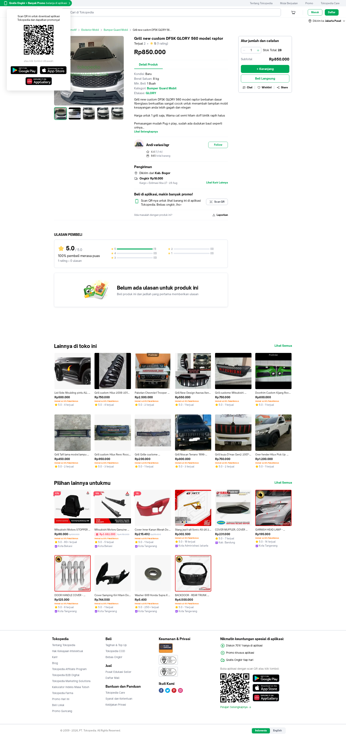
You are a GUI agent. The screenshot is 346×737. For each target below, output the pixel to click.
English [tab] (277, 730)
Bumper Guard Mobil (116, 29)
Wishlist (267, 87)
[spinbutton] (251, 50)
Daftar (331, 12)
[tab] (148, 64)
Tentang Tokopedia (261, 3)
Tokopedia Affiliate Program (69, 669)
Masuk (315, 12)
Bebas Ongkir (114, 657)
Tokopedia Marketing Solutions (71, 681)
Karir (55, 657)
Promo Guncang (62, 711)
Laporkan (222, 214)
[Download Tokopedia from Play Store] (266, 678)
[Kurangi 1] (244, 50)
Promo (309, 3)
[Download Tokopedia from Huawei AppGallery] (266, 697)
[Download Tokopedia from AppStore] (266, 688)
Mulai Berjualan (289, 3)
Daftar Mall (113, 677)
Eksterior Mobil (90, 29)
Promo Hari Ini (60, 699)
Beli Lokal (58, 705)
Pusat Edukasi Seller (118, 671)
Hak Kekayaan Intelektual (67, 651)
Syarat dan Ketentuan (119, 698)
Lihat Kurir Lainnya (217, 182)
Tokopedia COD (115, 651)
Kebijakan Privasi (116, 704)
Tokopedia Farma (62, 693)
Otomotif (71, 29)
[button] (327, 21)
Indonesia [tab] (261, 730)
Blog (55, 663)
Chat (249, 87)
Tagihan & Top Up (116, 645)
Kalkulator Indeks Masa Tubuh (70, 687)
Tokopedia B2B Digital (65, 675)
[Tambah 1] (258, 50)
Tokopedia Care (330, 3)
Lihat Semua (283, 345)
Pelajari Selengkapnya (233, 707)
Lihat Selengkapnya (146, 131)
